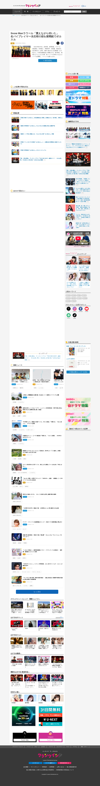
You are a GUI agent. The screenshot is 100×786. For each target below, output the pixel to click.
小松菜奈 (79, 298)
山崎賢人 (31, 585)
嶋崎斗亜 (21, 387)
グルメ (36, 746)
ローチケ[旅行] (49, 763)
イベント (29, 746)
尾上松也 (19, 458)
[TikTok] (75, 315)
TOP (13, 15)
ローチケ (34, 763)
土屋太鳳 (68, 301)
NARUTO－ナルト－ (16, 571)
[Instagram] (75, 309)
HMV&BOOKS (63, 763)
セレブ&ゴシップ (84, 84)
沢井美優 (14, 402)
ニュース (17, 15)
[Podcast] (69, 315)
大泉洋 (56, 387)
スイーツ (51, 746)
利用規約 (44, 767)
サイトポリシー (35, 767)
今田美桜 (68, 295)
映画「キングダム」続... (17, 585)
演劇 (71, 80)
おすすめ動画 (16, 653)
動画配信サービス (85, 87)
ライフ (67, 746)
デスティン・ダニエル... (36, 571)
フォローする (24, 740)
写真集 (79, 295)
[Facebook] (81, 309)
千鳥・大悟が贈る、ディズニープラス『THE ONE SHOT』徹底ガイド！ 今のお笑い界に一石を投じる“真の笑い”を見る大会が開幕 (42, 358)
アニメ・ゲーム (84, 80)
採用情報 (51, 767)
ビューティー (59, 746)
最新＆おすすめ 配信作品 (20, 672)
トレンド (71, 87)
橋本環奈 (74, 298)
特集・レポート (84, 746)
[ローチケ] (84, 6)
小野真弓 (14, 443)
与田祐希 (74, 301)
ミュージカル (41, 387)
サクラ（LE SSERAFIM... (22, 472)
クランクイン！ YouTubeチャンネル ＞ (82, 246)
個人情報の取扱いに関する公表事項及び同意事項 (40, 770)
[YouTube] (87, 309)
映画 (71, 77)
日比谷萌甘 (15, 429)
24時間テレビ (15, 387)
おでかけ (43, 746)
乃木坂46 (84, 295)
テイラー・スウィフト (17, 529)
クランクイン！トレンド (17, 746)
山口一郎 (61, 387)
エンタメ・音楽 (84, 77)
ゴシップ (24, 529)
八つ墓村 (14, 458)
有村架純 (68, 298)
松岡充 (35, 387)
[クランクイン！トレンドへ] (74, 6)
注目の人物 (15, 692)
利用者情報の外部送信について (65, 770)
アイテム (75, 746)
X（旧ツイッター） (30, 429)
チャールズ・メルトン (26, 571)
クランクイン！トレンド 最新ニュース (25, 599)
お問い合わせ (60, 767)
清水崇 (25, 458)
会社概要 (25, 767)
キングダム (26, 585)
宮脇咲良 (14, 472)
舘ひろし (21, 486)
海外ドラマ (72, 84)
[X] (69, 309)
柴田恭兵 (26, 486)
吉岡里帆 (85, 298)
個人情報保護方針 (72, 767)
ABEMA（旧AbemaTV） (17, 501)
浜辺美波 (74, 295)
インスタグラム (21, 402)
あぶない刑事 (15, 486)
